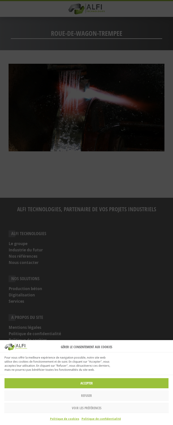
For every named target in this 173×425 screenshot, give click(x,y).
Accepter (86, 383)
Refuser (86, 395)
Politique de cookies (64, 419)
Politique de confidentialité (101, 419)
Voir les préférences (86, 408)
